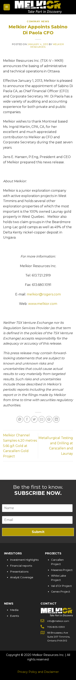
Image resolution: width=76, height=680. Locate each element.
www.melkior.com (42, 304)
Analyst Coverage (21, 577)
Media (14, 609)
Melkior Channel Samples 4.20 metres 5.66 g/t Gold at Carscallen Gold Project (20, 445)
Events (14, 615)
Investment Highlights (24, 559)
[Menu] (6, 7)
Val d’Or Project (61, 585)
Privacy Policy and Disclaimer (38, 672)
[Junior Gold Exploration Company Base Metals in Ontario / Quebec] (38, 7)
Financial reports (21, 565)
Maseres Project (62, 570)
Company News (38, 21)
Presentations (19, 571)
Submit (38, 532)
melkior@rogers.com (44, 294)
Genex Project (60, 591)
